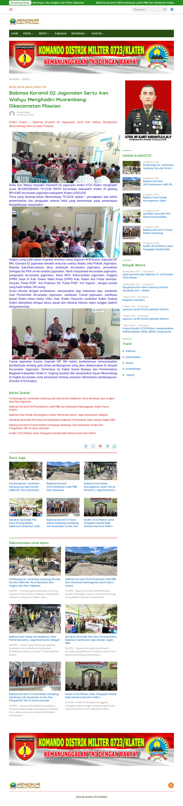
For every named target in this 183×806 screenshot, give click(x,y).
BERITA (43, 33)
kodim (37, 86)
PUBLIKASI (60, 33)
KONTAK (97, 33)
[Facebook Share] (86, 446)
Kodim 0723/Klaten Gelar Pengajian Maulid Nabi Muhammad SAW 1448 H (52, 433)
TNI (44, 86)
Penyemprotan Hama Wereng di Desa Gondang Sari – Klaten (145, 289)
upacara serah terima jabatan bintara (146, 309)
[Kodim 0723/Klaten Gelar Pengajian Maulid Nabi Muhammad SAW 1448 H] (100, 507)
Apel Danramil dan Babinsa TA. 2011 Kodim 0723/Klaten (148, 276)
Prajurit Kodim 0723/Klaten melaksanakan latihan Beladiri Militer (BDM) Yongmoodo (148, 330)
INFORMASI (77, 33)
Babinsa (130, 351)
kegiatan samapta (134, 300)
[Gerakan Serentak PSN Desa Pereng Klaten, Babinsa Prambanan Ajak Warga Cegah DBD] (25, 507)
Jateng (130, 375)
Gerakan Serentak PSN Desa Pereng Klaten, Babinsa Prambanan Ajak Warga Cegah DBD (62, 419)
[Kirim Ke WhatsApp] (114, 446)
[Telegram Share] (107, 446)
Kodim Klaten (18, 122)
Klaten (129, 363)
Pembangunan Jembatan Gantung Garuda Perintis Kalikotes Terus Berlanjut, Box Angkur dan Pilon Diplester (62, 400)
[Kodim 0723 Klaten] (24, 21)
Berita (12, 86)
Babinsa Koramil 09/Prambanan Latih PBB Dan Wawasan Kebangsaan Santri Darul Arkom (117, 2)
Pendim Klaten (23, 112)
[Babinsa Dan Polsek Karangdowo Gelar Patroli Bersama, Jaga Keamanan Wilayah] (100, 471)
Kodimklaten (133, 368)
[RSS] (171, 785)
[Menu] (11, 9)
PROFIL (27, 33)
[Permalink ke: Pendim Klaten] (12, 113)
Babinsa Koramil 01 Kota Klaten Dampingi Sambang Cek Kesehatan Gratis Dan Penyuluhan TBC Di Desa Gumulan (56, 426)
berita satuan (25, 86)
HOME (14, 33)
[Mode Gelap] (172, 9)
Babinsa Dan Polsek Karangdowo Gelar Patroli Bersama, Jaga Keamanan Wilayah (58, 414)
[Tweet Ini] (93, 446)
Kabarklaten (133, 357)
